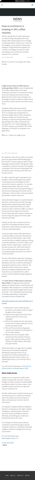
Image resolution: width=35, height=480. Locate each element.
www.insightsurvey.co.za (10, 438)
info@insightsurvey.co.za (10, 359)
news (7, 475)
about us (12, 475)
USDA (6, 153)
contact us (20, 475)
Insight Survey (9, 57)
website (27, 475)
